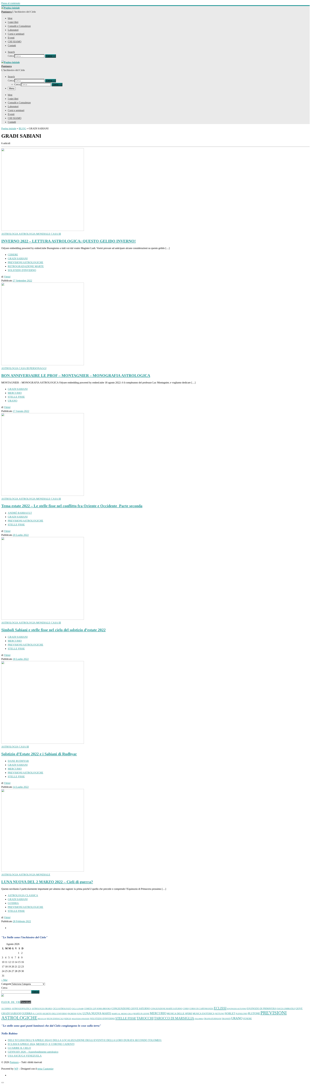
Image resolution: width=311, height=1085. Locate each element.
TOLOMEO (199, 1019)
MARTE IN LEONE (141, 1014)
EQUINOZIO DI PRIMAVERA (261, 1008)
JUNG (79, 1014)
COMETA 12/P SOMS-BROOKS (97, 1009)
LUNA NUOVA (92, 1013)
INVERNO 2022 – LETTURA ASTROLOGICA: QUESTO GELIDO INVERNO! (68, 241)
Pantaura (14, 1062)
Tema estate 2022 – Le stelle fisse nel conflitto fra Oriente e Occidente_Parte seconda (71, 506)
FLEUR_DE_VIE (10, 1002)
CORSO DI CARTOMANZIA (201, 1009)
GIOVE (299, 1008)
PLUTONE (254, 1013)
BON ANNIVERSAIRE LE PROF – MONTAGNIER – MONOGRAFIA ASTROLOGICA (75, 375)
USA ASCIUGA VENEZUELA (25, 1055)
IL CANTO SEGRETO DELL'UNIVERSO (50, 1014)
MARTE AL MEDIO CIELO (122, 1014)
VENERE (247, 1018)
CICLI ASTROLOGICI (62, 1009)
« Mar (4, 980)
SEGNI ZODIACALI (55, 1019)
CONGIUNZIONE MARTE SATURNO (166, 1009)
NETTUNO (219, 1014)
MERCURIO (158, 1013)
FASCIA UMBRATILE (285, 1009)
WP (16, 1068)
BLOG (22, 128)
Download (25, 1002)
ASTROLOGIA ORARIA (42, 1009)
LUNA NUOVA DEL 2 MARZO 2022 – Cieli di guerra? (47, 882)
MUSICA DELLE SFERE (179, 1013)
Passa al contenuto (10, 3)
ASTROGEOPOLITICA (21, 1009)
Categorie (6, 984)
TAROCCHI (145, 1018)
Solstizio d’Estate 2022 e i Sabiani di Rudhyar (39, 754)
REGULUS (42, 1019)
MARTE (106, 1013)
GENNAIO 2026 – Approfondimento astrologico (33, 1051)
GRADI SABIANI (11, 1013)
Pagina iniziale (8, 128)
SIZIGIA (67, 1019)
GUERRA (27, 1013)
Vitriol (7, 276)
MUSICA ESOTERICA (203, 1013)
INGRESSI (72, 1014)
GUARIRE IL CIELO (19, 1048)
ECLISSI (220, 1008)
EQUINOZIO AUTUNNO (236, 1009)
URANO (236, 1018)
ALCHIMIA (6, 1009)
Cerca (4, 987)
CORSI (186, 1009)
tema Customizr (45, 1068)
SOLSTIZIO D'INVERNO (102, 1018)
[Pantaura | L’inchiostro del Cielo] (10, 7)
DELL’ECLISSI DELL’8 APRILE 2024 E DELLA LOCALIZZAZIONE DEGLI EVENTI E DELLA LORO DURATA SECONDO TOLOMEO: (85, 1040)
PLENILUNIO (241, 1014)
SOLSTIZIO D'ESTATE (81, 1019)
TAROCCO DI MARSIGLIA (174, 1018)
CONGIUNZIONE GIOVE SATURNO (130, 1008)
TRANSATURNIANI (212, 1019)
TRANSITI (226, 1019)
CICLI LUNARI (78, 1009)
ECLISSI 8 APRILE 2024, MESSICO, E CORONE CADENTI (41, 1044)
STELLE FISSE (125, 1018)
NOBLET (230, 1013)
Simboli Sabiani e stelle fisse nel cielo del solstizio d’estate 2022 (53, 630)
